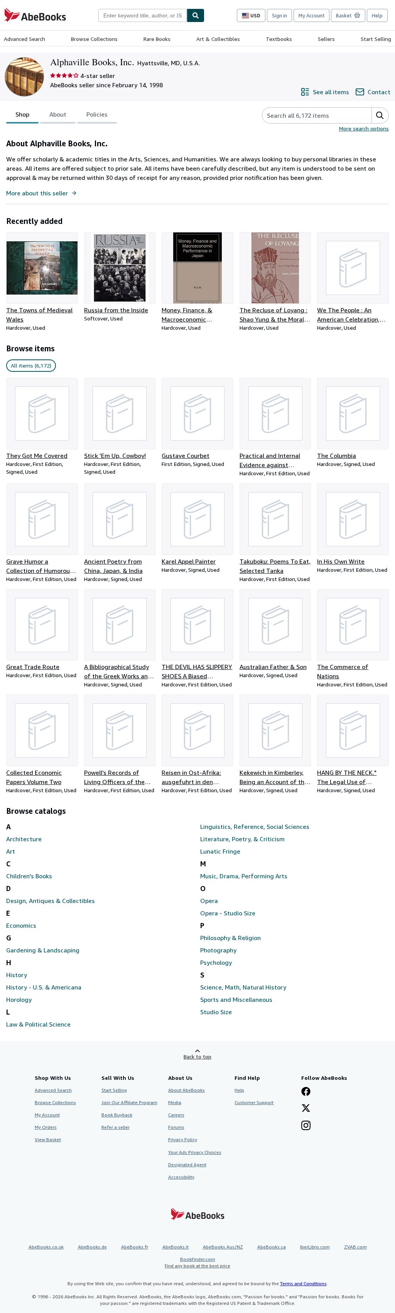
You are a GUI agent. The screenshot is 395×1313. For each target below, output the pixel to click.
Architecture (24, 839)
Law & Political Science (38, 1024)
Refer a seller (115, 1127)
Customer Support (254, 1102)
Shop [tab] (22, 114)
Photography (218, 950)
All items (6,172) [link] (31, 365)
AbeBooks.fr (134, 1247)
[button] (379, 115)
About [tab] (57, 114)
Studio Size (216, 1012)
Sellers (326, 39)
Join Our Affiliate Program (129, 1102)
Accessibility (181, 1177)
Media (174, 1102)
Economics (21, 925)
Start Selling (376, 39)
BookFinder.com (197, 1262)
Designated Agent (187, 1164)
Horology (19, 999)
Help (377, 15)
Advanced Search (24, 39)
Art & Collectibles (218, 39)
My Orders (46, 1127)
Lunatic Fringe (220, 851)
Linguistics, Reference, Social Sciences (254, 826)
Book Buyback (116, 1115)
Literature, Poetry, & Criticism (242, 839)
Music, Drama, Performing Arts (243, 876)
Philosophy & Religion (230, 938)
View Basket (48, 1139)
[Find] (195, 15)
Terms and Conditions (303, 1283)
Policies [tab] (97, 114)
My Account (311, 15)
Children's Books (29, 876)
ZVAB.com (355, 1247)
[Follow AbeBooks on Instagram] (306, 1126)
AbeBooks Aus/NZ (223, 1247)
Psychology (216, 962)
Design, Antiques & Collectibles (50, 901)
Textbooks (279, 39)
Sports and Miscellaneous (236, 999)
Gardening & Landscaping (42, 950)
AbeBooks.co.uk (46, 1247)
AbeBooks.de (92, 1247)
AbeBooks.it (175, 1247)
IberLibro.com (315, 1247)
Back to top (197, 1056)
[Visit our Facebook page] (306, 1092)
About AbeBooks (186, 1090)
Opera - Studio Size (227, 913)
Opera (209, 901)
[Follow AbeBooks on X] (306, 1108)
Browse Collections (94, 39)
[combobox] (142, 15)
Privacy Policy (182, 1139)
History (16, 975)
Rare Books (156, 39)
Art (10, 851)
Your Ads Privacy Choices (194, 1152)
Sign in (279, 15)
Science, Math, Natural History (243, 987)
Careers (176, 1115)
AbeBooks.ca (271, 1247)
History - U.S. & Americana (43, 987)
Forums (176, 1127)
